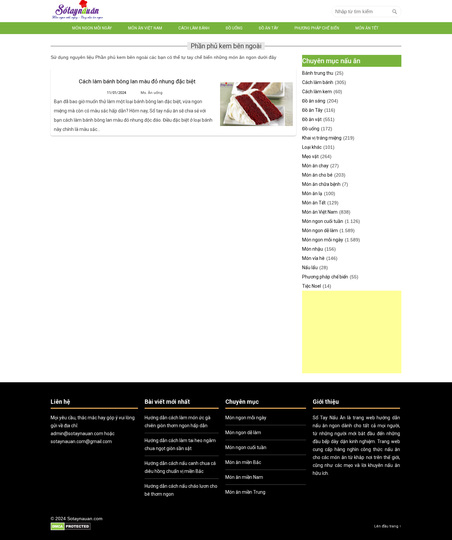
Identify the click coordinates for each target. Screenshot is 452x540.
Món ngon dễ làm (320, 230)
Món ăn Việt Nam (145, 28)
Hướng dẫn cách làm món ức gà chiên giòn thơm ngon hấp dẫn (177, 421)
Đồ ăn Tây (268, 28)
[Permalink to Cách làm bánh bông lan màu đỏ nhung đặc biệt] (256, 104)
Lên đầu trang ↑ (387, 526)
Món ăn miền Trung (245, 492)
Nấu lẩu (310, 267)
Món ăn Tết (367, 28)
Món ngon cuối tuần (322, 221)
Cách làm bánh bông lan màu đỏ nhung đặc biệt (137, 81)
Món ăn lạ (312, 193)
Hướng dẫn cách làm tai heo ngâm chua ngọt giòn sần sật (180, 444)
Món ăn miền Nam (244, 477)
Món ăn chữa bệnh (321, 184)
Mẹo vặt (310, 156)
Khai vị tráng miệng (321, 138)
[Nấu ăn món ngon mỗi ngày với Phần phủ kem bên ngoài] (77, 11)
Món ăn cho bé (317, 175)
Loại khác (312, 147)
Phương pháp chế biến (316, 28)
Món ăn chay (315, 165)
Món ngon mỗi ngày (92, 28)
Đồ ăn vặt (312, 119)
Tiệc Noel (311, 286)
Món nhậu (312, 249)
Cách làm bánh (193, 28)
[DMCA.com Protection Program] (71, 529)
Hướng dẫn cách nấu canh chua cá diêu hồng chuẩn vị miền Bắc (180, 467)
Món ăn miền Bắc (243, 462)
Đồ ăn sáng (313, 101)
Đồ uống (234, 28)
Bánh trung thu (317, 73)
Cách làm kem (317, 91)
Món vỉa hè (313, 258)
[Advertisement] (351, 332)
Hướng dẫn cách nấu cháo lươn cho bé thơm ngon (181, 490)
